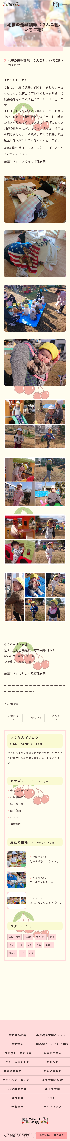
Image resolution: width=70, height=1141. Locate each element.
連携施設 (15, 824)
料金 (52, 936)
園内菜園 (15, 810)
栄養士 (49, 945)
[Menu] (64, 4)
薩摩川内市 (14, 936)
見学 (22, 953)
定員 (29, 945)
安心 (38, 945)
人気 (20, 945)
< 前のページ (13, 717)
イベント (15, 817)
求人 (11, 945)
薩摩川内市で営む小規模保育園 (25, 673)
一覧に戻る (35, 718)
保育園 (28, 936)
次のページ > (57, 717)
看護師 (12, 953)
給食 (31, 953)
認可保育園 (16, 804)
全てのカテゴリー (20, 790)
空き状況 (40, 936)
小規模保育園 (11, 703)
